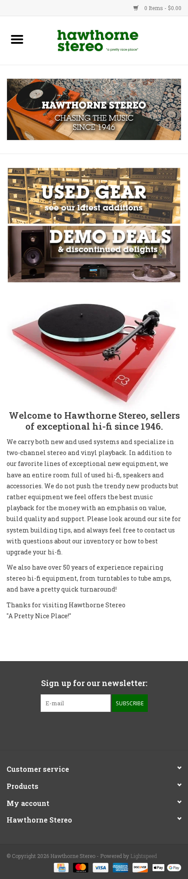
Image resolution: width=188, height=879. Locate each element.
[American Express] (119, 866)
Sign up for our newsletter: (94, 683)
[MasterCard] (80, 866)
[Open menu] (17, 39)
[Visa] (99, 866)
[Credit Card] (60, 866)
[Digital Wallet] (165, 866)
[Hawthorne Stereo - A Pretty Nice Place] (111, 39)
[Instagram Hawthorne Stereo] (102, 730)
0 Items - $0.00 (162, 7)
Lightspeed (143, 855)
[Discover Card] (139, 866)
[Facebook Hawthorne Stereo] (87, 730)
